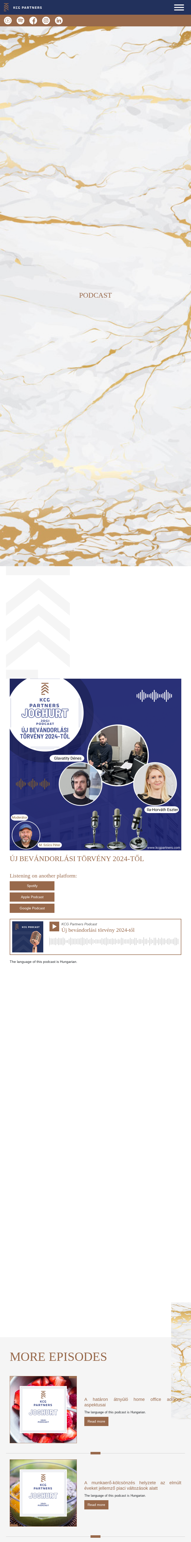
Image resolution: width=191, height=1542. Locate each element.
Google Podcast (32, 908)
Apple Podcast (32, 897)
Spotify (32, 886)
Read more (96, 1421)
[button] (179, 7)
